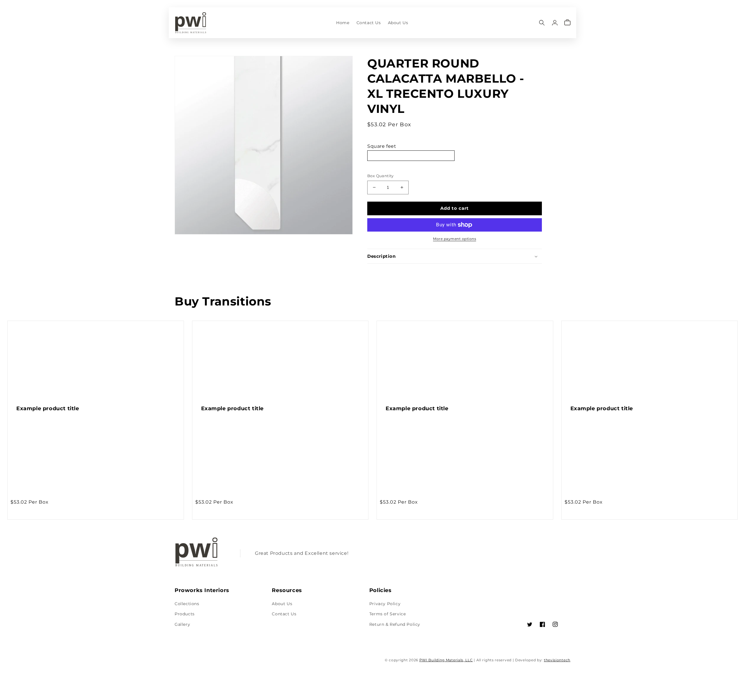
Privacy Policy (384, 603)
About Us (282, 603)
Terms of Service (387, 613)
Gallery (182, 624)
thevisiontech (557, 660)
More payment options (454, 239)
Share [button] (380, 271)
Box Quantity (380, 175)
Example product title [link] (47, 408)
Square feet (381, 146)
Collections (187, 603)
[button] (541, 22)
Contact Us (284, 613)
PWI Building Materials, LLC (446, 660)
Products (185, 613)
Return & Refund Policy (394, 624)
